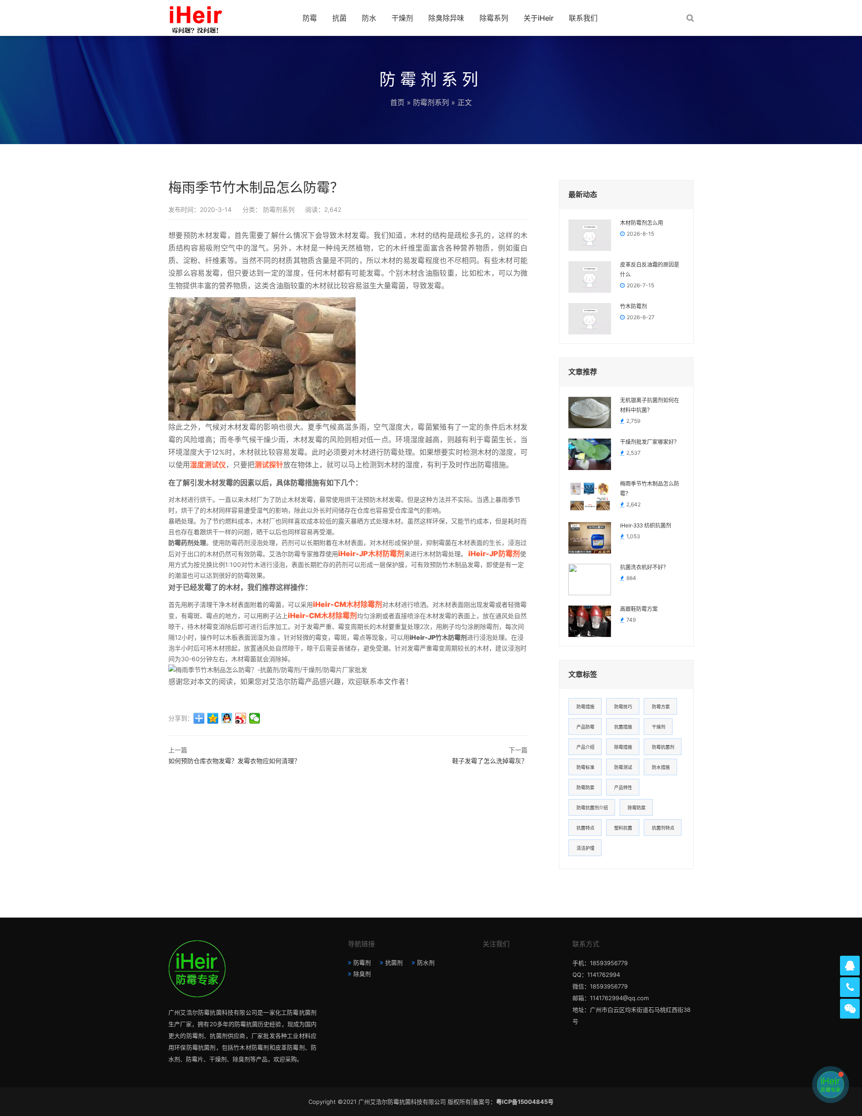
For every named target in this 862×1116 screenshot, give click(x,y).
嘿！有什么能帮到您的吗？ (779, 1084)
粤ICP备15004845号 (525, 1101)
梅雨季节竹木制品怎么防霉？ (649, 489)
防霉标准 (585, 767)
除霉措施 (623, 747)
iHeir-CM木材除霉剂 (347, 604)
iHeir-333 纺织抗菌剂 (645, 526)
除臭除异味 (446, 17)
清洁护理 (585, 848)
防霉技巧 (623, 706)
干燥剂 (402, 17)
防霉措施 (585, 706)
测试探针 (269, 464)
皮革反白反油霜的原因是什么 (649, 270)
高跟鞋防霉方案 (639, 609)
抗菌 (339, 17)
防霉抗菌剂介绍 (592, 807)
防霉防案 (585, 787)
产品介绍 (585, 747)
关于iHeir (538, 17)
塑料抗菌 (623, 827)
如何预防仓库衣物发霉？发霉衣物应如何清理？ (234, 761)
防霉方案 (661, 706)
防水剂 (426, 962)
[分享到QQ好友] (227, 718)
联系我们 (583, 17)
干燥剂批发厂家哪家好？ (649, 442)
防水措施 (661, 767)
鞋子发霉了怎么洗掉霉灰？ (490, 761)
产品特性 (623, 787)
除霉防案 (637, 807)
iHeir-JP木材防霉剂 (371, 553)
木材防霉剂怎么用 (641, 223)
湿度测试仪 (208, 464)
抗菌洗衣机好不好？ (644, 567)
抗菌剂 (394, 962)
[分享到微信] (254, 718)
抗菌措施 (623, 726)
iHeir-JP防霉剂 (493, 553)
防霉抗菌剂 (663, 747)
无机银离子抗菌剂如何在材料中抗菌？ (649, 405)
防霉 (310, 17)
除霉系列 (493, 17)
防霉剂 (362, 962)
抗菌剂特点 (663, 827)
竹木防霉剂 (633, 306)
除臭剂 (362, 973)
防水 (369, 17)
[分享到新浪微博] (240, 718)
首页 (397, 102)
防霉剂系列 (431, 102)
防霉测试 (623, 767)
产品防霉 (585, 726)
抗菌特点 (585, 827)
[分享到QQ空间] (213, 718)
